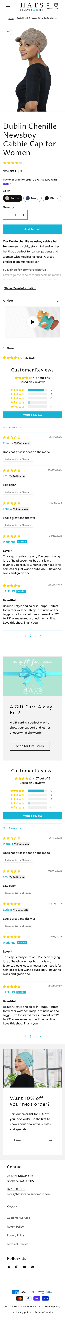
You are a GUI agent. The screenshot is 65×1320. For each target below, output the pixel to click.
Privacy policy (23, 1312)
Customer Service (18, 1217)
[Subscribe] (50, 1140)
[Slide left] (24, 118)
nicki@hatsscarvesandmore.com (29, 1194)
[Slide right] (41, 118)
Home (11, 18)
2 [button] (31, 635)
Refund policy (52, 1306)
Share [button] (10, 348)
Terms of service (44, 1312)
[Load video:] (32, 322)
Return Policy (15, 1226)
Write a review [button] (32, 414)
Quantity (8, 207)
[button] (48, 6)
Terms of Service (17, 1244)
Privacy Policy (16, 1235)
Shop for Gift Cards (30, 746)
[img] (11, 437)
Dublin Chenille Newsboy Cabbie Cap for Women (37, 18)
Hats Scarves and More (27, 1306)
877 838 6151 (16, 1189)
